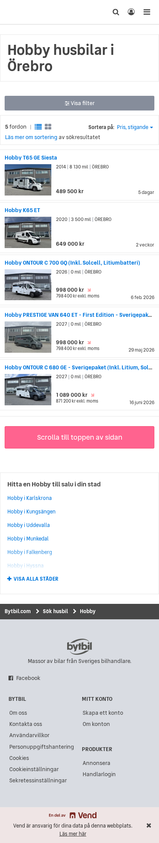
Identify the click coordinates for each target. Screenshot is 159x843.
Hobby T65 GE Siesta (31, 157)
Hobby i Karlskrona (29, 498)
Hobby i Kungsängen (31, 511)
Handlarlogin (99, 774)
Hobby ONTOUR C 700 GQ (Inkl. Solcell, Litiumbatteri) (72, 263)
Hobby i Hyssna (25, 565)
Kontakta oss (25, 724)
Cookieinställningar (34, 769)
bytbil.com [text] (79, 647)
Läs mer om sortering (31, 137)
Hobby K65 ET (22, 210)
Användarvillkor (29, 735)
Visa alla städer (36, 579)
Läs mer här (72, 834)
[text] (20, 12)
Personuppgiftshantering (41, 747)
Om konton (96, 724)
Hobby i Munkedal (28, 538)
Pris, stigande (132, 127)
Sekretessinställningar (38, 780)
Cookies (19, 758)
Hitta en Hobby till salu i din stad (54, 484)
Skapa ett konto (103, 713)
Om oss (18, 713)
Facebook (28, 678)
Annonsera (96, 763)
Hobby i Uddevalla (28, 525)
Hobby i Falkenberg (29, 552)
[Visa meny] (146, 12)
